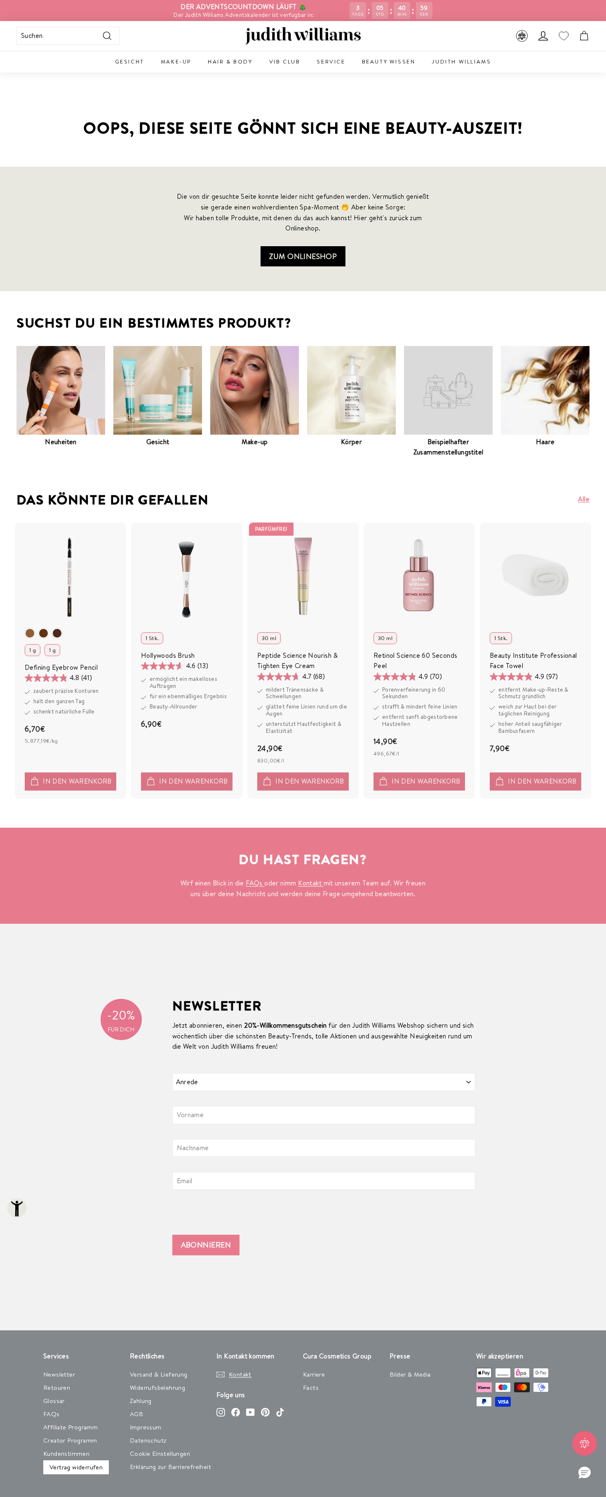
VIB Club (285, 61)
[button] (584, 1473)
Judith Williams (461, 61)
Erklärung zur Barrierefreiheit (170, 1466)
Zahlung (141, 1400)
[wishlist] (563, 36)
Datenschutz (148, 1440)
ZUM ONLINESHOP (303, 256)
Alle (584, 499)
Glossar (54, 1400)
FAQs (255, 882)
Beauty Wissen (389, 61)
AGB (136, 1414)
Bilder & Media (410, 1374)
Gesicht (129, 61)
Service (331, 61)
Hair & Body (230, 61)
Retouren (56, 1387)
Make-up (176, 61)
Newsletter (59, 1374)
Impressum (146, 1427)
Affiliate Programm (70, 1427)
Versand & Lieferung (159, 1374)
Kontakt (310, 882)
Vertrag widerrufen (76, 1467)
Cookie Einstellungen (160, 1453)
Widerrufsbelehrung (157, 1387)
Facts (311, 1387)
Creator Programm (70, 1440)
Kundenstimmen (66, 1453)
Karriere (314, 1374)
